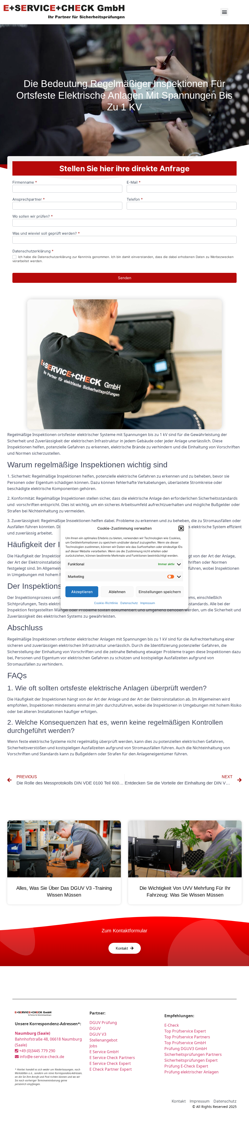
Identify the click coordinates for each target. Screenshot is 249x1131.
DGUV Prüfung (103, 1022)
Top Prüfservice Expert (185, 1031)
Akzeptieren (82, 591)
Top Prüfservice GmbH (185, 1042)
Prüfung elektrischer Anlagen (191, 1072)
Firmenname (24, 182)
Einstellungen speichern (160, 591)
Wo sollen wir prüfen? (32, 216)
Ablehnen (117, 591)
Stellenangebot (103, 1040)
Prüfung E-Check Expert (186, 1066)
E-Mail (134, 182)
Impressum (147, 603)
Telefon (135, 199)
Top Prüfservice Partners (187, 1037)
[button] (181, 528)
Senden (124, 278)
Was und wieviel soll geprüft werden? (46, 234)
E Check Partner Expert (110, 1069)
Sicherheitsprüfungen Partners (193, 1054)
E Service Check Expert (110, 1063)
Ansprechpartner (28, 199)
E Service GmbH (104, 1051)
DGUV (95, 1028)
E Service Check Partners (112, 1057)
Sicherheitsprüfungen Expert (191, 1060)
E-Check (171, 1025)
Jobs (93, 1046)
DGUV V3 (97, 1034)
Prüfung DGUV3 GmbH (185, 1048)
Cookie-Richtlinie (106, 603)
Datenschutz (129, 603)
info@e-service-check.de (41, 1056)
